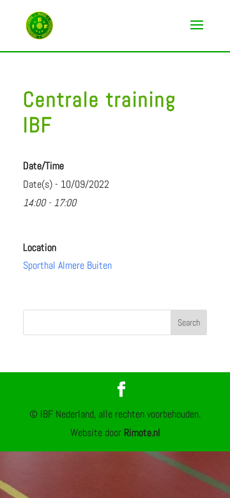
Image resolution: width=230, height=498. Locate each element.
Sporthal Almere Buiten (67, 265)
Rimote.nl (142, 432)
